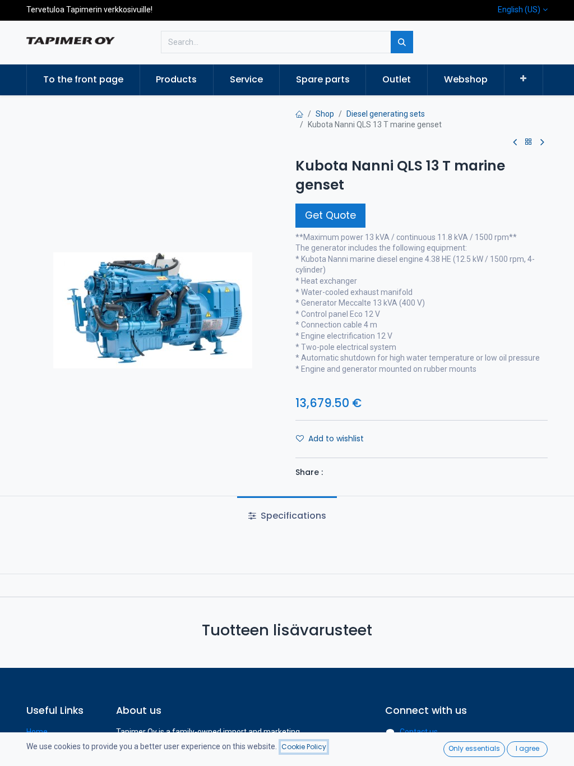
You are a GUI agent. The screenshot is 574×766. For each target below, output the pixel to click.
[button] (523, 79)
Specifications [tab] (292, 515)
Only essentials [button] (474, 748)
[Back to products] (528, 142)
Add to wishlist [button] (336, 438)
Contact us (419, 731)
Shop (325, 113)
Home (37, 731)
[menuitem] (83, 79)
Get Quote (330, 215)
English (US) (519, 9)
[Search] (402, 42)
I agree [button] (527, 748)
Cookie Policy (303, 746)
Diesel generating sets (385, 113)
